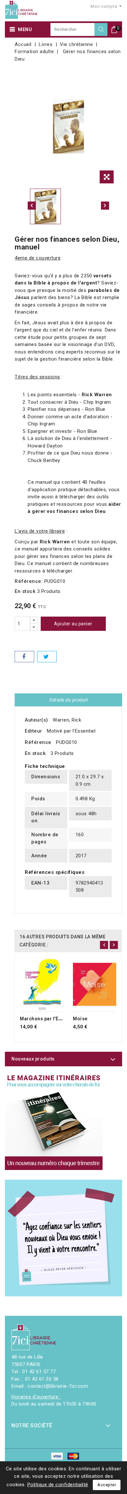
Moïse (80, 1018)
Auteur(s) (36, 720)
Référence (38, 742)
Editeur (33, 731)
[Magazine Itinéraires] (54, 1121)
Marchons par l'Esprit (44, 1018)
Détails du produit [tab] (68, 699)
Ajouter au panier (73, 623)
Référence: (29, 581)
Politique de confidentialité (57, 1485)
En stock (25, 591)
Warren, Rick (67, 720)
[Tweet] (46, 656)
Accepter (106, 1484)
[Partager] (24, 656)
